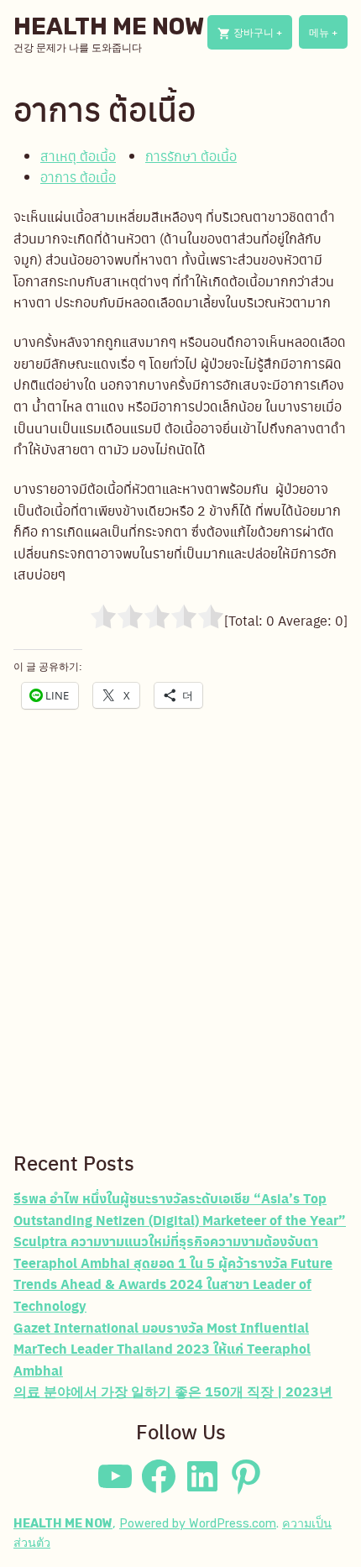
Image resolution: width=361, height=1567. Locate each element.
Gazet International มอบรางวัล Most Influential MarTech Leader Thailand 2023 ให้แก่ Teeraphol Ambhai (162, 1349)
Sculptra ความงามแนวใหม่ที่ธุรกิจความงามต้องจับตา (165, 1240)
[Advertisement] (180, 953)
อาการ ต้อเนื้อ (78, 176)
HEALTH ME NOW (108, 26)
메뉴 (328, 36)
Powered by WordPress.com (197, 1524)
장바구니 (261, 37)
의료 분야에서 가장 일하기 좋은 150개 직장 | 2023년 (172, 1391)
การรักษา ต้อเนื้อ (191, 155)
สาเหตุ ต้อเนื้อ (78, 155)
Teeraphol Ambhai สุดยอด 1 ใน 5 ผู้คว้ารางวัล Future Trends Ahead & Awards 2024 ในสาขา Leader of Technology (172, 1284)
